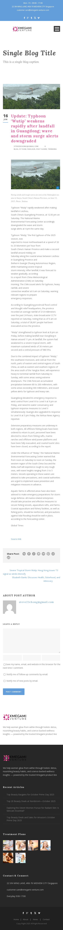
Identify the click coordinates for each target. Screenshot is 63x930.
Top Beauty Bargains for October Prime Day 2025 (30, 794)
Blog (16, 149)
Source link (16, 539)
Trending (52, 149)
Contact (46, 919)
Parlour (31, 149)
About (25, 919)
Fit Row (22, 149)
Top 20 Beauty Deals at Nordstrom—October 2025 (31, 801)
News (35, 919)
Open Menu (57, 29)
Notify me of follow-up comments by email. (27, 674)
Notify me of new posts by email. (22, 680)
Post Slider (41, 149)
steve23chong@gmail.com (26, 146)
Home (16, 919)
